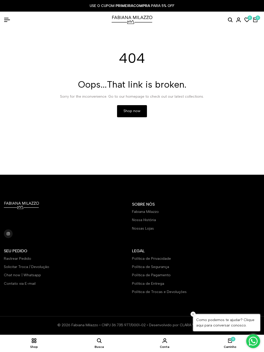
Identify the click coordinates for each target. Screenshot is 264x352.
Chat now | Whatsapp (22, 275)
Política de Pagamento (151, 275)
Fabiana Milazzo (145, 211)
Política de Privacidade (151, 258)
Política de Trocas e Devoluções (159, 292)
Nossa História (144, 220)
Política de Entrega (148, 283)
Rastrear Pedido (17, 258)
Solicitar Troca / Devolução (26, 267)
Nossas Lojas (143, 228)
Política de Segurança (150, 267)
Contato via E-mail (20, 283)
